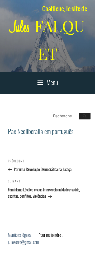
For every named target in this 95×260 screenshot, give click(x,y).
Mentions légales (19, 235)
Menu (52, 83)
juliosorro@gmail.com (23, 242)
